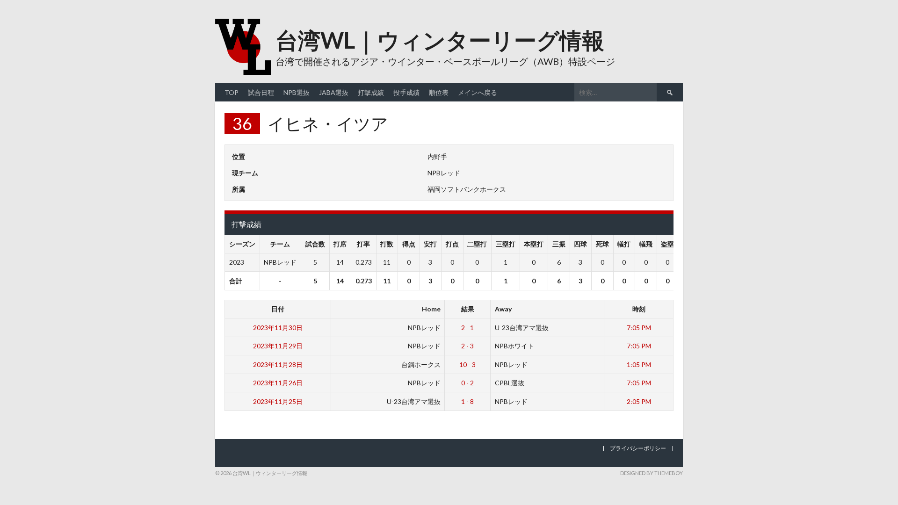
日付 (277, 309)
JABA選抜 (333, 92)
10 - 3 (467, 364)
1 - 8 (467, 401)
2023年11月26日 (278, 383)
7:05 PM (639, 328)
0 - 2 (467, 383)
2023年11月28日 (278, 364)
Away (503, 309)
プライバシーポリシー (638, 448)
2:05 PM (639, 401)
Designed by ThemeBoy (651, 473)
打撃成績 (371, 92)
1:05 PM (639, 364)
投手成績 (406, 92)
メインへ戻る (477, 92)
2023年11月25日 (278, 401)
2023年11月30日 (278, 328)
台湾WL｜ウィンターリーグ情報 (439, 40)
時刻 (638, 309)
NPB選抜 (296, 92)
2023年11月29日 (278, 346)
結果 (467, 309)
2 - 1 (467, 328)
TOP (231, 92)
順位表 (439, 92)
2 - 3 (467, 346)
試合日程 (261, 92)
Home (431, 309)
